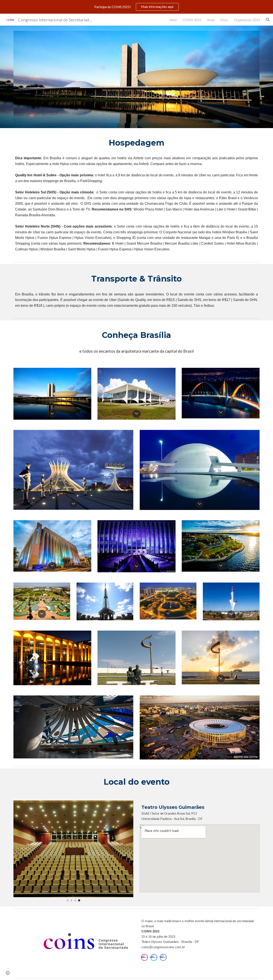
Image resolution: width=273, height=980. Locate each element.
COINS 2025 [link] (192, 20)
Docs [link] (224, 20)
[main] (136, 142)
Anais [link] (211, 20)
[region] (136, 7)
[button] (268, 20)
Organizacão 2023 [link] (247, 20)
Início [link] (173, 20)
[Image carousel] (73, 850)
